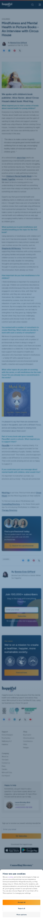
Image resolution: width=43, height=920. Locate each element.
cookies (10, 877)
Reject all (21, 908)
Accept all (21, 902)
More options (22, 915)
